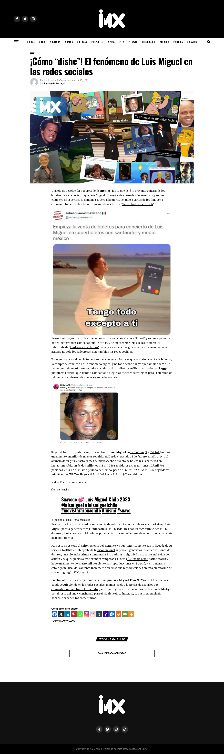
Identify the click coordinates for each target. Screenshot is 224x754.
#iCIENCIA (178, 41)
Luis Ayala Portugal (54, 83)
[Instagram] (86, 614)
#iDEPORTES (97, 41)
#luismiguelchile (101, 505)
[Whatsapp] (80, 614)
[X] (61, 614)
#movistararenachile (81, 510)
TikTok (155, 452)
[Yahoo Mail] (106, 614)
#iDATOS (69, 41)
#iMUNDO (164, 41)
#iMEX (42, 41)
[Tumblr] (99, 614)
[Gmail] (93, 614)
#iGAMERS (192, 41)
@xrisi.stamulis (60, 489)
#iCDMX (31, 41)
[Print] (118, 614)
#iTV (121, 41)
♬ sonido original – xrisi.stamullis (70, 519)
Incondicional (106, 550)
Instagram (137, 452)
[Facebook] (54, 614)
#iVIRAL (111, 41)
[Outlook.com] (112, 614)
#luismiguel (72, 505)
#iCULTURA (55, 41)
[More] (131, 614)
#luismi (109, 510)
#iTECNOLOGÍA (148, 41)
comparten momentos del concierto (74, 589)
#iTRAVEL (132, 41)
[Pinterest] (74, 614)
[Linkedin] (67, 614)
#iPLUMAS (82, 41)
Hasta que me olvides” (84, 347)
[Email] (125, 614)
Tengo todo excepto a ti (137, 204)
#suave (124, 510)
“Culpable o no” (137, 559)
